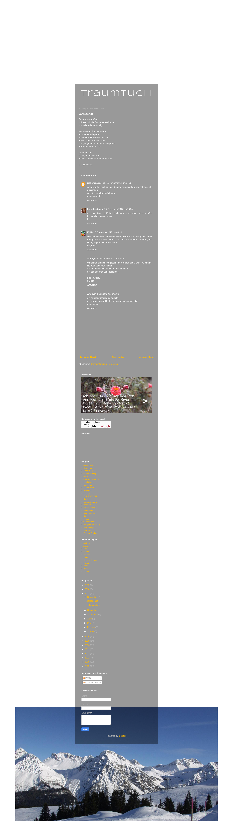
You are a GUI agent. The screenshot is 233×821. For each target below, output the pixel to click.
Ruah (85, 568)
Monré (86, 563)
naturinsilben (88, 488)
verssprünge (88, 522)
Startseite (117, 357)
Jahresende (92, 601)
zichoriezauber (94, 183)
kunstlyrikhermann (91, 560)
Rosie (85, 566)
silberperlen (88, 510)
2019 (87, 585)
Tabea (86, 571)
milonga (86, 493)
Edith (90, 232)
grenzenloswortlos (91, 479)
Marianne (87, 490)
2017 (87, 593)
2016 (87, 637)
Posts (88, 678)
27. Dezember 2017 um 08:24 (107, 232)
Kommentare (91, 682)
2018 (87, 589)
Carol (85, 549)
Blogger (122, 736)
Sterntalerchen (89, 513)
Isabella (86, 554)
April (89, 619)
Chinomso (87, 468)
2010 (87, 662)
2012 (87, 653)
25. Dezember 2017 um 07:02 (117, 183)
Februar (91, 627)
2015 (87, 641)
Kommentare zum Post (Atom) (104, 364)
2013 (87, 649)
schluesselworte (90, 507)
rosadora (87, 505)
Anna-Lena (88, 465)
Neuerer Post (87, 357)
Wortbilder (87, 530)
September (92, 614)
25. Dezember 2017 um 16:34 (118, 209)
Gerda (86, 551)
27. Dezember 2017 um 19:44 (111, 258)
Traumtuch (116, 93)
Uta (84, 516)
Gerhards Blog (89, 473)
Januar (90, 631)
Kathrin (86, 557)
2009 (87, 666)
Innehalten (87, 482)
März (89, 623)
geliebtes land (93, 605)
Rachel (86, 499)
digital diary (88, 471)
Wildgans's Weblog (91, 524)
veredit (86, 519)
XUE (85, 574)
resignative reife (90, 502)
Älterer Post (146, 357)
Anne (85, 546)
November (92, 610)
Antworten (92, 200)
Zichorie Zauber (90, 533)
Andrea (86, 543)
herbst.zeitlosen (95, 209)
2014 (87, 645)
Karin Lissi (87, 485)
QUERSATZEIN (90, 496)
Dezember (92, 597)
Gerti (85, 476)
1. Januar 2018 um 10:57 (109, 294)
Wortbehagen (89, 527)
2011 (87, 658)
